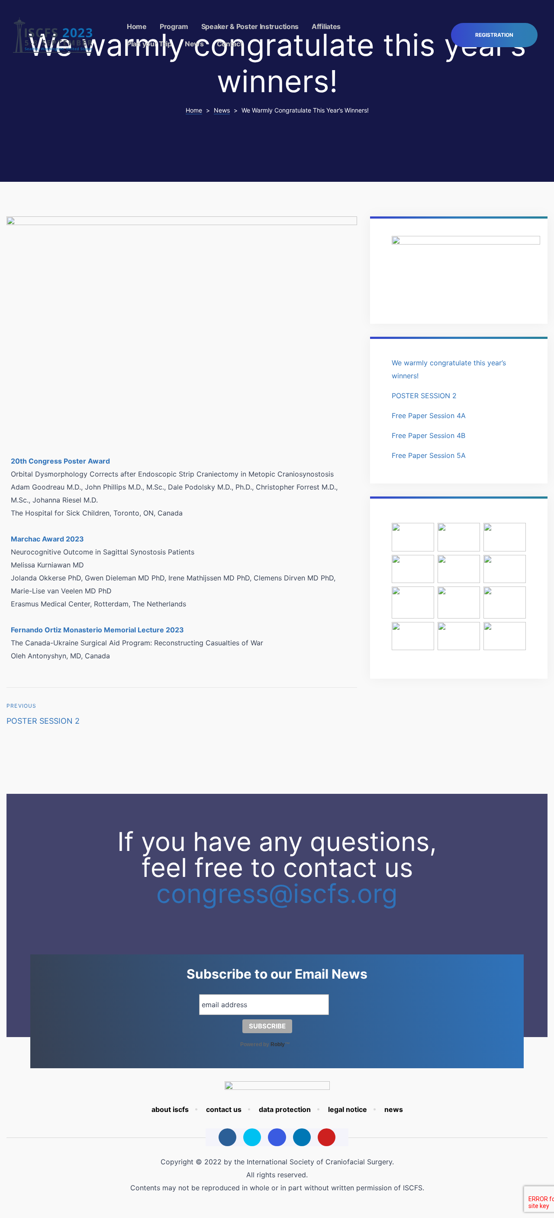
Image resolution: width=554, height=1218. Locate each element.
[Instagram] (277, 1137)
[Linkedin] (302, 1137)
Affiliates (326, 26)
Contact (230, 43)
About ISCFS (170, 1109)
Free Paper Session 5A (429, 455)
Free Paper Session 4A (429, 415)
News (194, 43)
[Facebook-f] (227, 1137)
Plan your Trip (149, 43)
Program (174, 26)
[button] (494, 35)
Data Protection (285, 1109)
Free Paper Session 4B (428, 435)
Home (137, 26)
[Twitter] (252, 1137)
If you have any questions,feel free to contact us (277, 867)
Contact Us (224, 1109)
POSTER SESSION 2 (91, 715)
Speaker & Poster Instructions (250, 26)
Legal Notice (347, 1109)
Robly (278, 1044)
